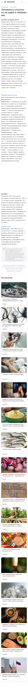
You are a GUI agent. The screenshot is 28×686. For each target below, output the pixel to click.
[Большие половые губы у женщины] (14, 369)
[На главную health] (10, 2)
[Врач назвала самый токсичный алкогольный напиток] (14, 569)
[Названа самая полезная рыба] (14, 444)
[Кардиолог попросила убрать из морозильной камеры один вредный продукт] (14, 394)
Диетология (13, 7)
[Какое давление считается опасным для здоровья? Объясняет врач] (14, 319)
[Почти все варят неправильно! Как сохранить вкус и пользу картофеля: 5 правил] (14, 419)
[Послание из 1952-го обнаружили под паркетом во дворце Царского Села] (14, 494)
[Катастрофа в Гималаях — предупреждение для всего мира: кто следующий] (14, 294)
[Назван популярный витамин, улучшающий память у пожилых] (14, 519)
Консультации (4, 7)
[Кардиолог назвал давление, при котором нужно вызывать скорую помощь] (14, 344)
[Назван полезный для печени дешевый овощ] (14, 544)
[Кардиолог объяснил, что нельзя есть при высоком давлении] (14, 619)
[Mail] (5, 2)
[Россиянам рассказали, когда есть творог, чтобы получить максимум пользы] (14, 594)
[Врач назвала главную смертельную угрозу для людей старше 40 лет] (14, 644)
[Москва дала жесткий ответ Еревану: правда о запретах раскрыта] (14, 669)
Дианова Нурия (12, 95)
